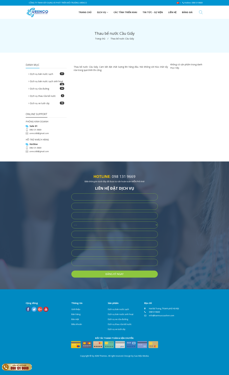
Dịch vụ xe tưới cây (46, 103)
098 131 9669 (124, 176)
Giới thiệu (75, 309)
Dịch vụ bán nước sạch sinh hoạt (46, 82)
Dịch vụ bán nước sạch (46, 73)
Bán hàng (75, 314)
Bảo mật (75, 319)
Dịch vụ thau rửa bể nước (46, 95)
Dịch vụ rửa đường (46, 88)
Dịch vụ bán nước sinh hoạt (120, 314)
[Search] (201, 12)
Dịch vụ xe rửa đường (118, 319)
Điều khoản (76, 324)
